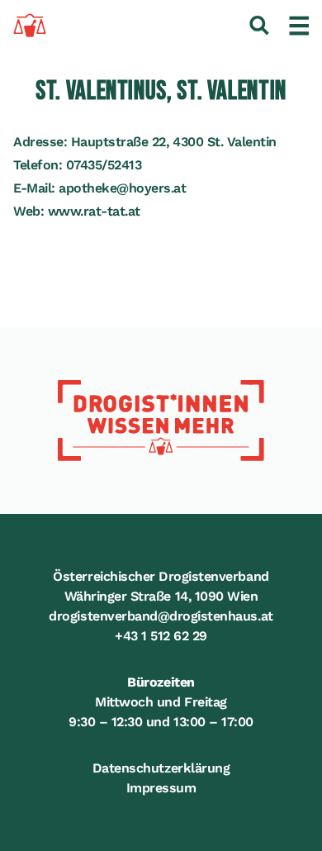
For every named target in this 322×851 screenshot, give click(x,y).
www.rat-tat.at (94, 211)
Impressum (161, 788)
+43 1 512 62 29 (161, 636)
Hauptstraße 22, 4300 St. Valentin (174, 142)
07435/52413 (104, 165)
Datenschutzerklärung (161, 768)
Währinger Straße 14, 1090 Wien (161, 596)
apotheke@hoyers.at (122, 188)
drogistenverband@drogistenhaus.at (160, 616)
